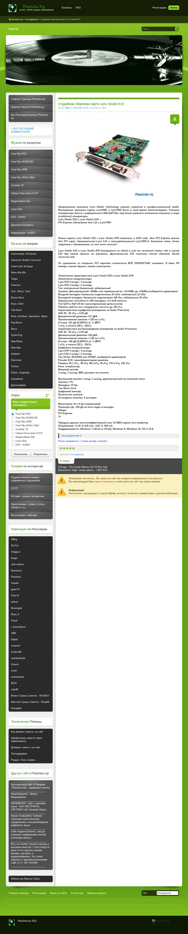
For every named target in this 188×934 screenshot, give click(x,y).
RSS (78, 7)
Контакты (67, 7)
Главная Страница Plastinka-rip (28, 99)
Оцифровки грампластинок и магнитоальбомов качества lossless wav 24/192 (12, 922)
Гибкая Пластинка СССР (24, 193)
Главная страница (18, 893)
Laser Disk (16, 209)
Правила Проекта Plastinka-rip (27, 107)
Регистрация (159, 7)
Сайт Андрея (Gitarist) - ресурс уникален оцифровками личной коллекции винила (28, 834)
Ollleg (67, 108)
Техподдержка (77, 454)
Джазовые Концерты (22, 225)
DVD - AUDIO (18, 217)
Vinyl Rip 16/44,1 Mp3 (23, 177)
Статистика (77, 893)
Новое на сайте (58, 893)
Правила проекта (96, 893)
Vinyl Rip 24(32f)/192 (22, 161)
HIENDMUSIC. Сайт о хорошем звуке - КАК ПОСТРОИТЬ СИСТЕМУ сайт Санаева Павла (28, 806)
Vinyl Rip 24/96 (19, 169)
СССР (14, 488)
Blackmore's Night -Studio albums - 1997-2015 (82, 470)
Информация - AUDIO (23, 232)
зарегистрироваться (105, 481)
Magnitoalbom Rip (20, 201)
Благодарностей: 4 (71, 436)
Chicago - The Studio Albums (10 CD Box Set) (82, 467)
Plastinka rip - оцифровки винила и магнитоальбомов (33, 8)
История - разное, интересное (27, 496)
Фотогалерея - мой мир (24, 515)
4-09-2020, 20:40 (80, 108)
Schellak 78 (17, 185)
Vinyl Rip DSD (18, 153)
